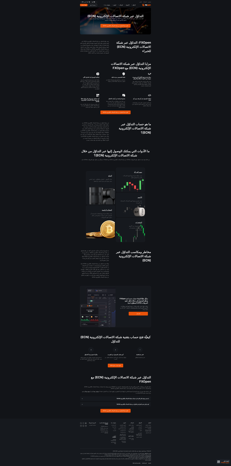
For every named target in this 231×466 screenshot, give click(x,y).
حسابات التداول (148, 425)
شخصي (149, 2)
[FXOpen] (146, 5)
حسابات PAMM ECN (104, 429)
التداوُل (134, 5)
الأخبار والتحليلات (123, 426)
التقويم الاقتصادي (123, 425)
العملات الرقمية (107, 210)
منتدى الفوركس (123, 430)
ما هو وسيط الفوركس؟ (124, 442)
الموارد (114, 5)
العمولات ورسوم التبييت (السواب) (148, 430)
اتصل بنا (114, 430)
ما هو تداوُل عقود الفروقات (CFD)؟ (123, 435)
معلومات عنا (107, 5)
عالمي (140, 2)
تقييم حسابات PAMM (104, 428)
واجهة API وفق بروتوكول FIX (131, 431)
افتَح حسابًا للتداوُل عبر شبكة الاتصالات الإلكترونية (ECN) (115, 25)
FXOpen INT (148, 456)
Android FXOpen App (113, 440)
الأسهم (140, 197)
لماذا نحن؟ (114, 426)
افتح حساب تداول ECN (115, 365)
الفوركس (140, 426)
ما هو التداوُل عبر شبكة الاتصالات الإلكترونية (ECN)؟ (122, 438)
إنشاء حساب (83, 5)
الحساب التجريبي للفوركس (148, 427)
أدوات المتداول (148, 432)
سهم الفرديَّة (138, 172)
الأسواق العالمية (139, 425)
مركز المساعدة (123, 432)
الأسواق (127, 5)
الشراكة (145, 2)
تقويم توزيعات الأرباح (122, 428)
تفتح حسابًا (87, 391)
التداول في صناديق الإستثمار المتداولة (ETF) (139, 434)
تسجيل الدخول (93, 5)
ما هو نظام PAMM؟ (104, 426)
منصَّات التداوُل (131, 425)
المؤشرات (138, 222)
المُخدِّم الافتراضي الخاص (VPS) (131, 428)
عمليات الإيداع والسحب (131, 439)
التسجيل (138, 313)
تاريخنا (115, 428)
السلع (110, 176)
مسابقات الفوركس (92, 425)
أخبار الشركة (113, 425)
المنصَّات (121, 5)
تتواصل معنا (96, 391)
